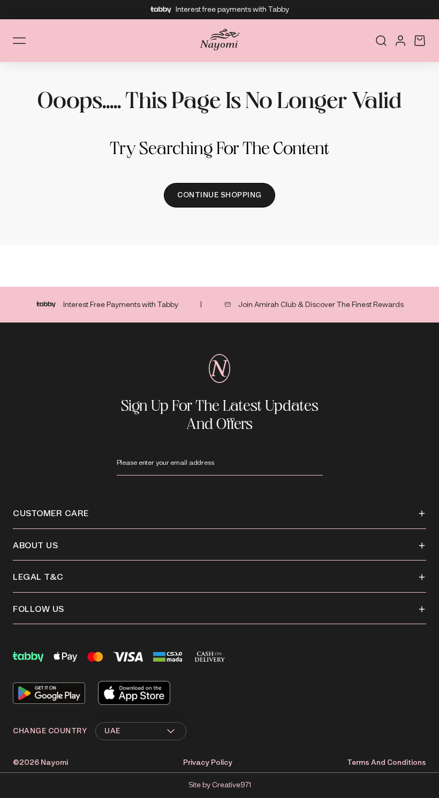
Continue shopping (219, 195)
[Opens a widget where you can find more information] (398, 775)
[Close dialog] (414, 284)
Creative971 (231, 784)
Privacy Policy (207, 762)
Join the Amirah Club (340, 456)
